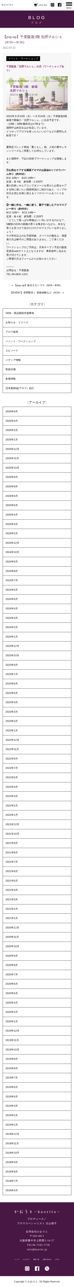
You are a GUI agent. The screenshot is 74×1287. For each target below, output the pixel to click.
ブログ (57, 1259)
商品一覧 (36, 1259)
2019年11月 (12, 1040)
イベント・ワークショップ (23, 58)
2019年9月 (12, 1058)
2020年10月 (12, 946)
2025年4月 (12, 514)
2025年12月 (12, 449)
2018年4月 (12, 1190)
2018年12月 (12, 1134)
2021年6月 (12, 871)
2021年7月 (12, 861)
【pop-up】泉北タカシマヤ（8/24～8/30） (38, 285)
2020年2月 (12, 1012)
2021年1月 (12, 918)
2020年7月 (12, 974)
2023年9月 (12, 664)
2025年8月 (12, 486)
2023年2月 (12, 721)
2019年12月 (12, 1030)
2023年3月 (12, 711)
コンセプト (26, 1259)
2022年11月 (12, 749)
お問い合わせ (47, 1259)
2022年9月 (12, 758)
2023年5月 (12, 693)
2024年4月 (12, 608)
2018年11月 (12, 1143)
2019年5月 (12, 1087)
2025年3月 (12, 524)
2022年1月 (12, 814)
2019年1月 (12, 1124)
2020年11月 (12, 936)
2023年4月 (12, 702)
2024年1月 (12, 636)
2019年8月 (12, 1068)
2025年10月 (12, 467)
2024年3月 (12, 617)
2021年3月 (12, 899)
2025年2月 (12, 533)
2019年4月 (12, 1096)
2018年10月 (12, 1152)
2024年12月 (12, 542)
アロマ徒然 (12, 331)
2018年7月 (12, 1180)
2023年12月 (12, 645)
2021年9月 (12, 843)
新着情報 (11, 378)
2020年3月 (12, 1002)
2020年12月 (12, 927)
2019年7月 (12, 1077)
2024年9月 (12, 561)
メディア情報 (13, 360)
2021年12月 (12, 824)
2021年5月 (12, 880)
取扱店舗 (11, 369)
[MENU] (69, 4)
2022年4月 (12, 786)
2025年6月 (12, 495)
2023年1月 (12, 730)
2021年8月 (12, 852)
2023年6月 (12, 683)
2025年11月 (12, 458)
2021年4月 (12, 890)
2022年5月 (12, 777)
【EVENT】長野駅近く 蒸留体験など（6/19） (36, 292)
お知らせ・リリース (17, 322)
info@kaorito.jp (37, 1249)
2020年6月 (12, 983)
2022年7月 (12, 767)
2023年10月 (12, 655)
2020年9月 (12, 955)
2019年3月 (12, 1105)
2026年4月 (12, 420)
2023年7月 (12, 674)
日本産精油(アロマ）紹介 (20, 388)
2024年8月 (12, 571)
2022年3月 (12, 796)
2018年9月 (12, 1162)
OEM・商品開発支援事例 (20, 313)
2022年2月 (12, 805)
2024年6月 (12, 589)
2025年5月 (12, 505)
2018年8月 (12, 1171)
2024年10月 (12, 552)
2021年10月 (12, 833)
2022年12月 (12, 739)
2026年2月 (12, 430)
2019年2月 (12, 1115)
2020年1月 (12, 1021)
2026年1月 (12, 439)
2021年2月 (12, 908)
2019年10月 (12, 1049)
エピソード (12, 350)
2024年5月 (12, 599)
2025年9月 (12, 477)
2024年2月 (12, 627)
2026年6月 (12, 411)
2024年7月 (12, 580)
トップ (17, 1259)
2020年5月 (12, 993)
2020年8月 (12, 965)
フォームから (28, 258)
